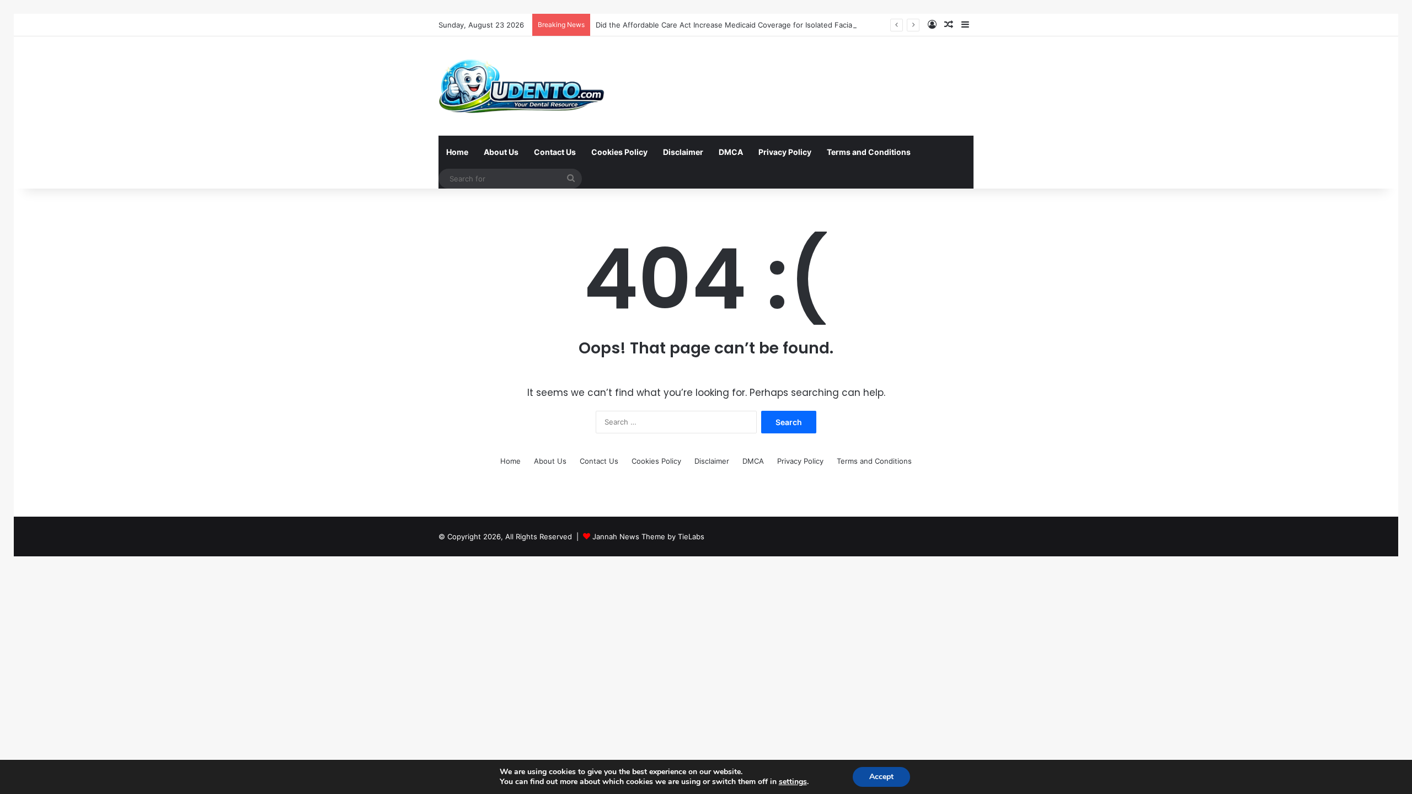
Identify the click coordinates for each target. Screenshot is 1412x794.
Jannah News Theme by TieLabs (648, 536)
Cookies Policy (619, 152)
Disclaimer (683, 152)
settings (793, 782)
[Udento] (521, 86)
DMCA (731, 152)
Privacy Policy (784, 152)
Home (457, 152)
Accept (881, 776)
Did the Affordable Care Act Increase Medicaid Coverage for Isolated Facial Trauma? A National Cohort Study (783, 24)
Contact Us (555, 152)
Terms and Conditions (869, 152)
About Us (501, 152)
